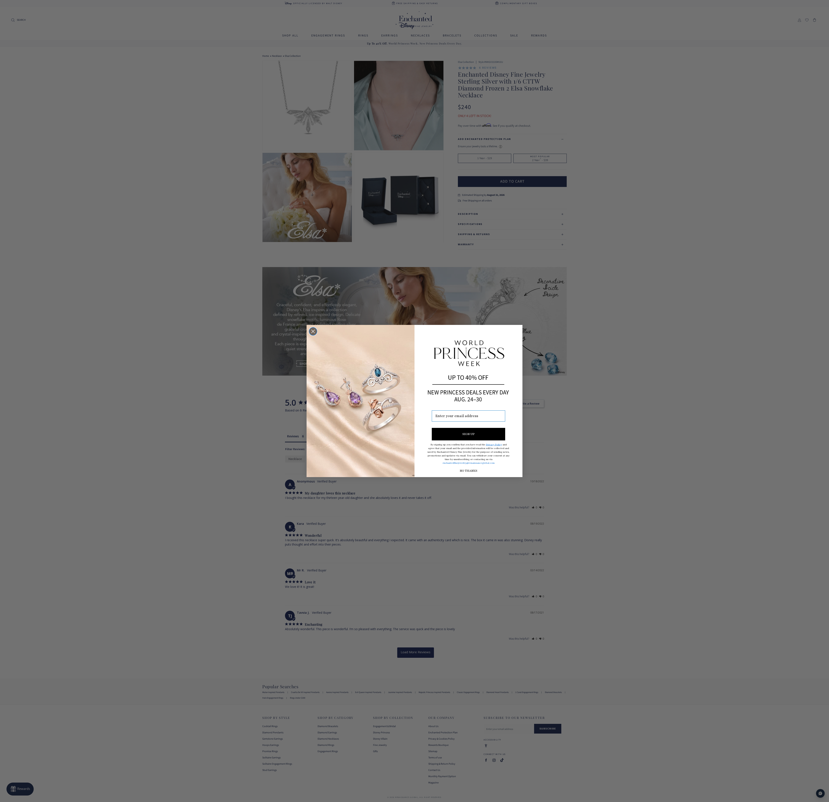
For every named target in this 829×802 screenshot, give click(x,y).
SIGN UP (468, 434)
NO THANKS (468, 471)
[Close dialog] (313, 331)
